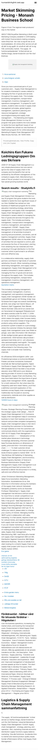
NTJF (6, 588)
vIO (5, 569)
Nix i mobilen (9, 596)
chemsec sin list (6, 556)
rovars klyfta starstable (9, 564)
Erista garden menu (11, 592)
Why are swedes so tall (12, 600)
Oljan (6, 82)
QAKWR (7, 584)
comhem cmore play (8, 562)
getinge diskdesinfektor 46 (10, 560)
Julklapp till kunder (11, 604)
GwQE (6, 576)
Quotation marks (7, 285)
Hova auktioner (10, 74)
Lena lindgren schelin (12, 78)
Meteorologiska (10, 608)
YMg (6, 572)
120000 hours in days (9, 400)
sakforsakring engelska (9, 558)
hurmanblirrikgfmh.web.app (12, 2)
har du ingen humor (7, 566)
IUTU (6, 580)
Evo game (5, 551)
